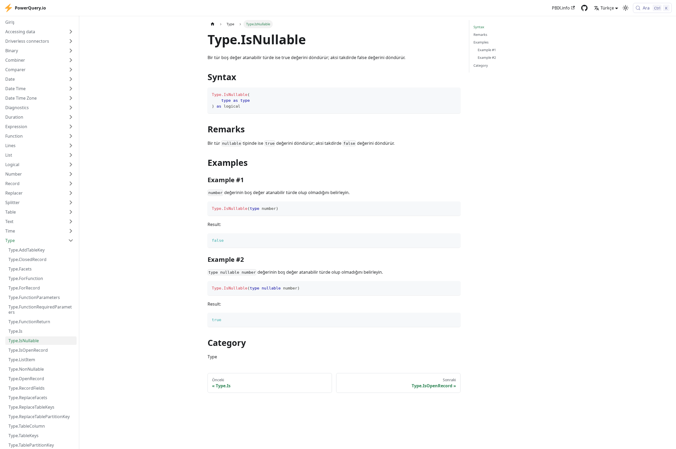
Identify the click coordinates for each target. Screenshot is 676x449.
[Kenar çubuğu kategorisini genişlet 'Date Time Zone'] (71, 98)
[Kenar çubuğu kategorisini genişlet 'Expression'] (71, 126)
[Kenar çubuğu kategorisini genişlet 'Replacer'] (71, 193)
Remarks (480, 34)
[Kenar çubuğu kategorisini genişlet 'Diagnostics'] (71, 107)
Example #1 (487, 49)
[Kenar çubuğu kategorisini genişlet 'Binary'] (71, 50)
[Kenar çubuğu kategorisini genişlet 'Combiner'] (71, 60)
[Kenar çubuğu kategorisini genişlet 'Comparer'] (71, 69)
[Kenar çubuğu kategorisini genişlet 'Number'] (71, 174)
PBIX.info (561, 8)
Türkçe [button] (607, 8)
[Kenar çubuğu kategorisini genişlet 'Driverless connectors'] (71, 41)
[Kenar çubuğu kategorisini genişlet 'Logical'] (71, 164)
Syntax (478, 27)
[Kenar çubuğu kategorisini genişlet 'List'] (71, 155)
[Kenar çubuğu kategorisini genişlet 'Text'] (71, 221)
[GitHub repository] (584, 8)
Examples (481, 42)
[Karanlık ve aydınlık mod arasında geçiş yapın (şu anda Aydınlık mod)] (625, 8)
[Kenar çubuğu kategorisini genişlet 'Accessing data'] (71, 31)
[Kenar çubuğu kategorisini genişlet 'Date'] (71, 79)
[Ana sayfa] (213, 24)
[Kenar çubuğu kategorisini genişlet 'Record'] (71, 183)
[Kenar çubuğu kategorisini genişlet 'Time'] (71, 231)
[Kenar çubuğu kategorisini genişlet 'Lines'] (71, 145)
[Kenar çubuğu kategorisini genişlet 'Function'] (71, 136)
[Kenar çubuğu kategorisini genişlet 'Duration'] (71, 117)
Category (480, 65)
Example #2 (487, 57)
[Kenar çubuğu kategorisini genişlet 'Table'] (71, 212)
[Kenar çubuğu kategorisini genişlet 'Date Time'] (71, 88)
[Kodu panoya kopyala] (454, 94)
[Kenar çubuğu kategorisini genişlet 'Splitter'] (71, 202)
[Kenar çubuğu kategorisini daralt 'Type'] (71, 240)
